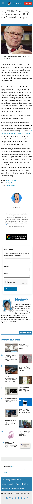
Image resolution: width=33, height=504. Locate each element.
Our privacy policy (8, 484)
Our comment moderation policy (13, 488)
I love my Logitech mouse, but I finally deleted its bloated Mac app (24, 368)
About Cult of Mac (22, 484)
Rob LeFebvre (7, 21)
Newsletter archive (25, 332)
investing (20, 470)
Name (6, 267)
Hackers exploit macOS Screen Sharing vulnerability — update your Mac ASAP (11, 445)
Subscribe (28, 3)
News (29, 24)
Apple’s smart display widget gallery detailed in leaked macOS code (25, 390)
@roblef (8, 225)
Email (6, 273)
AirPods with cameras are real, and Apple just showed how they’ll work (11, 379)
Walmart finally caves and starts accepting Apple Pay (11, 400)
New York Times (11, 180)
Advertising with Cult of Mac (11, 480)
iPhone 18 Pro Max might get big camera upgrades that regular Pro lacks (11, 422)
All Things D (8, 183)
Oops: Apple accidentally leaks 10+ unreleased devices (24, 346)
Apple (15, 470)
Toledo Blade (10, 185)
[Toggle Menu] (3, 3)
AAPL (11, 470)
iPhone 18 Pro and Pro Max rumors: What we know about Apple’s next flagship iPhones (11, 357)
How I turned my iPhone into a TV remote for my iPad (24, 411)
